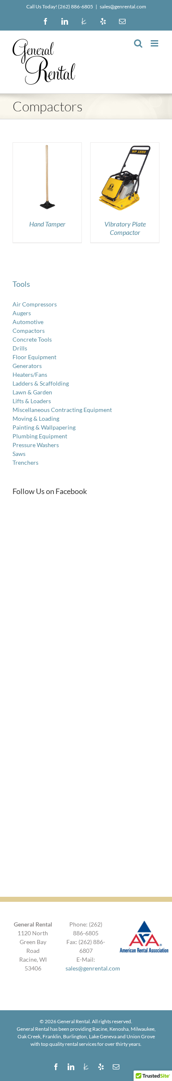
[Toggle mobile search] (138, 43)
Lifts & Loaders (32, 400)
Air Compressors (35, 304)
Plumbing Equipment (40, 436)
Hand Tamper (47, 224)
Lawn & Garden (32, 392)
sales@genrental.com (123, 6)
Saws (19, 453)
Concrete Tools (32, 339)
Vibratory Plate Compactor (125, 228)
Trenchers (25, 462)
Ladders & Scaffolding (41, 383)
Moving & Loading (36, 418)
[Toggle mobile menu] (155, 43)
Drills (20, 348)
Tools (21, 283)
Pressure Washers (36, 444)
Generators (27, 365)
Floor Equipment (34, 356)
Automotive (28, 321)
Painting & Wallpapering (44, 427)
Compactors (29, 330)
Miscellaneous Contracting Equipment (62, 409)
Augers (22, 313)
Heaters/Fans (30, 374)
